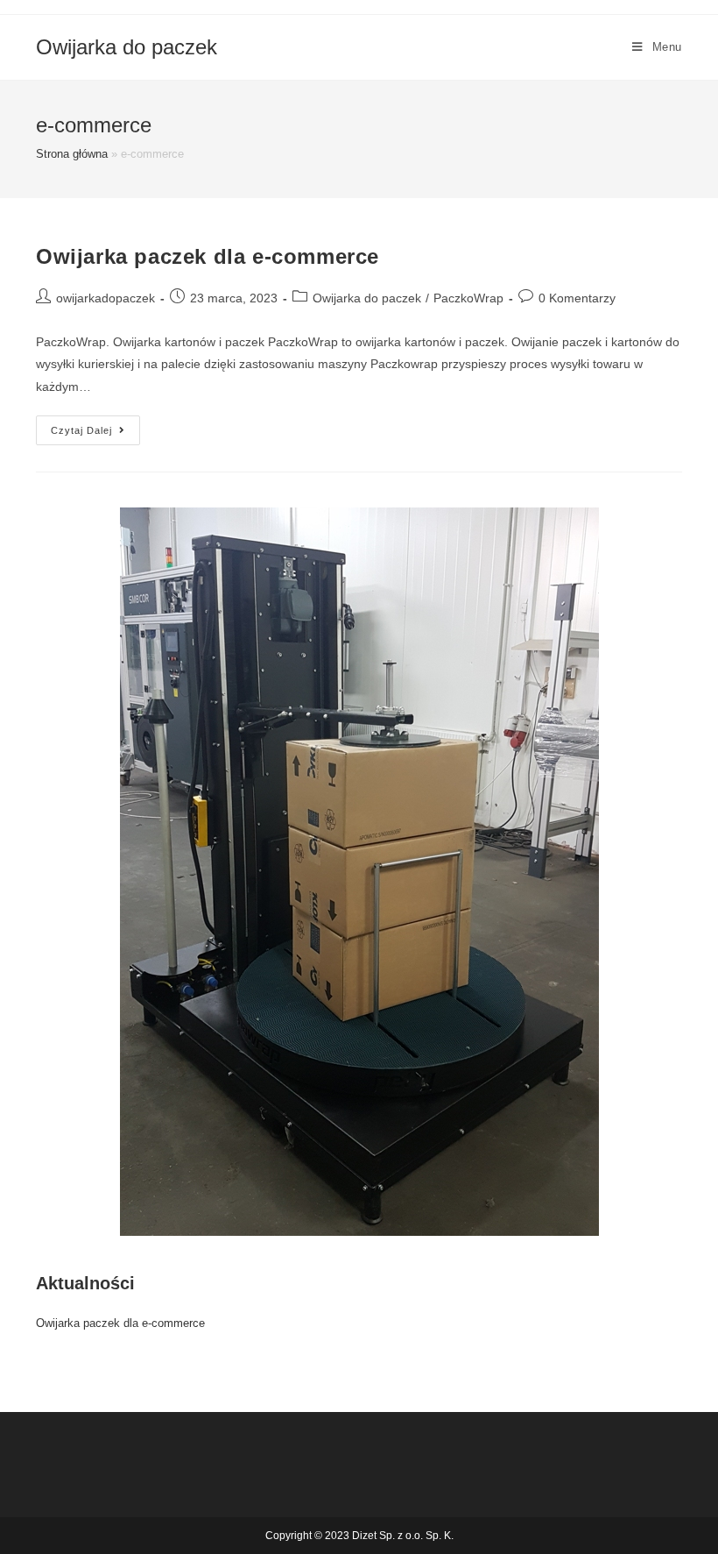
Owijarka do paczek (126, 47)
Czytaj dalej (95, 434)
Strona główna (72, 153)
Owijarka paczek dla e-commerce (207, 256)
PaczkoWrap (468, 298)
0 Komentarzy (577, 298)
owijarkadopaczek (105, 298)
